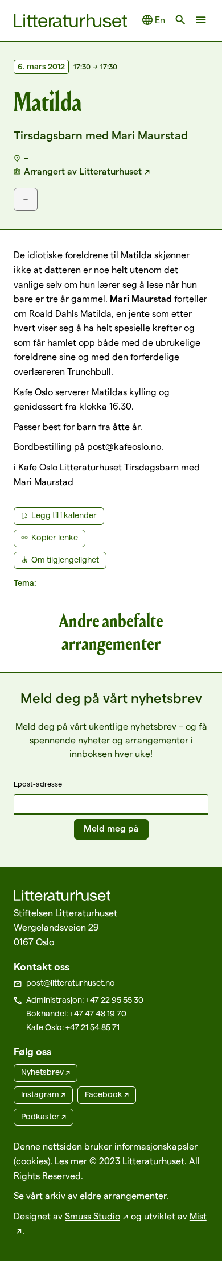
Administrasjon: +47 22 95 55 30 (84, 999)
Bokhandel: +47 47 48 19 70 (76, 1013)
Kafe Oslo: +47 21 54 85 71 (73, 1027)
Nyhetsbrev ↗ (45, 1072)
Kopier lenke (54, 537)
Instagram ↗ (43, 1094)
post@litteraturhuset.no (70, 982)
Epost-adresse (38, 784)
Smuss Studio (92, 1216)
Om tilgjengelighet (65, 559)
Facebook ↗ (107, 1094)
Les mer (71, 1161)
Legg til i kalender (64, 515)
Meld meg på (111, 828)
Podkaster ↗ (43, 1116)
